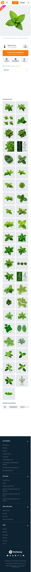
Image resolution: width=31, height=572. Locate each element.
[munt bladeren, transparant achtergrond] (9, 470)
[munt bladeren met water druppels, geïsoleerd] (9, 327)
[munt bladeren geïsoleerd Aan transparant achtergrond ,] (9, 210)
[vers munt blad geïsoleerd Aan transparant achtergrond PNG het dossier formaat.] (9, 561)
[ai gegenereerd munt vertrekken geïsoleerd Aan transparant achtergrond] (9, 353)
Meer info (6, 68)
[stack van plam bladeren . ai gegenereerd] (9, 431)
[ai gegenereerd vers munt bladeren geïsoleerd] (9, 522)
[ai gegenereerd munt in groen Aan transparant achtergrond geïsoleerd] (9, 366)
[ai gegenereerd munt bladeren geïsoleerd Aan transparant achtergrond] (9, 340)
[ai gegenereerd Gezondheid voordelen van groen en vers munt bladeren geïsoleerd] (9, 145)
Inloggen (22, 2)
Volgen (25, 47)
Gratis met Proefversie (15, 53)
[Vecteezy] (2, 2)
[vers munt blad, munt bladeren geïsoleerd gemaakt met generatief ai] (9, 106)
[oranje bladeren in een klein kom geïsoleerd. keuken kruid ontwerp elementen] (9, 496)
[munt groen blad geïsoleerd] (9, 236)
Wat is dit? (17, 66)
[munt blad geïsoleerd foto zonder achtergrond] (9, 301)
